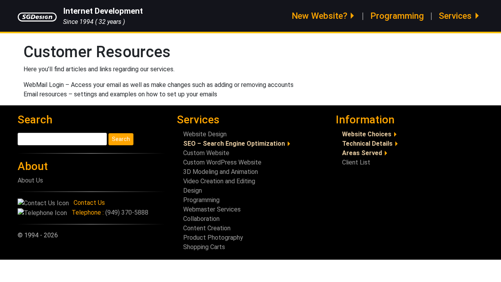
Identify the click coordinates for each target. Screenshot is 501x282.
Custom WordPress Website (222, 162)
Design (192, 190)
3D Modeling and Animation (220, 171)
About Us (30, 180)
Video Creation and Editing (219, 181)
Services (455, 16)
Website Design (205, 134)
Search (35, 119)
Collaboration (201, 218)
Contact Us (89, 202)
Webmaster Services (212, 209)
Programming (397, 16)
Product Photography (213, 237)
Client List (356, 162)
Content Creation (207, 228)
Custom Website (206, 153)
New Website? (319, 16)
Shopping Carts (204, 247)
